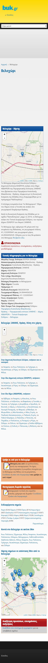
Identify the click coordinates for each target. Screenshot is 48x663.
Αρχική (4, 64)
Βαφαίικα (27, 401)
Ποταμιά (25, 420)
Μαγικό (22, 409)
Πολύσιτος (15, 420)
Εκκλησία (9, 512)
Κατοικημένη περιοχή (28, 512)
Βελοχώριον (23, 537)
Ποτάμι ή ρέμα (13, 518)
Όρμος (13, 510)
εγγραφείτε (28, 628)
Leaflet (22, 181)
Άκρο (3, 510)
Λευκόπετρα (6, 369)
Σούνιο (6, 426)
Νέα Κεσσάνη (18, 412)
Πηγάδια (4, 420)
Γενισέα (36, 401)
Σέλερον (14, 537)
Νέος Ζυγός (30, 412)
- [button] (4, 138)
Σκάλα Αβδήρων (35, 423)
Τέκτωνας (23, 426)
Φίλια (3, 372)
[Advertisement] (24, 43)
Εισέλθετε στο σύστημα (12, 628)
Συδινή (14, 426)
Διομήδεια (24, 404)
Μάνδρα (30, 409)
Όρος (24, 510)
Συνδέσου (7, 474)
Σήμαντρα (34, 369)
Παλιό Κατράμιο (7, 418)
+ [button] (4, 134)
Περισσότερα (38, 523)
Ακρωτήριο (35, 510)
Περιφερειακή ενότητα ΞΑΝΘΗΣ (23, 311)
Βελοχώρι (14, 317)
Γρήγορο (31, 367)
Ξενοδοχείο (38, 515)
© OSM (30, 181)
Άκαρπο (6, 367)
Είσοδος (10, 15)
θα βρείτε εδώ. (19, 238)
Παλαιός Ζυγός (30, 415)
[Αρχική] (24, 8)
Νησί (26, 515)
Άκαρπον (32, 534)
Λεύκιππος (21, 407)
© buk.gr (40, 181)
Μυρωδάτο (5, 412)
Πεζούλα (20, 418)
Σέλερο (24, 369)
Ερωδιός (34, 404)
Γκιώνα (4, 404)
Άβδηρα (6, 398)
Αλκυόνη (25, 398)
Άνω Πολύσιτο (19, 367)
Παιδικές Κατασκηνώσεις (11, 415)
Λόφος (16, 515)
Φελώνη (33, 426)
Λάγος (12, 407)
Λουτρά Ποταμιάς (8, 409)
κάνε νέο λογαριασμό (21, 474)
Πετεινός (29, 418)
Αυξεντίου (15, 401)
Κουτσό (4, 407)
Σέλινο (12, 423)
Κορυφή (4, 515)
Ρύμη (15, 369)
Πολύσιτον (5, 537)
